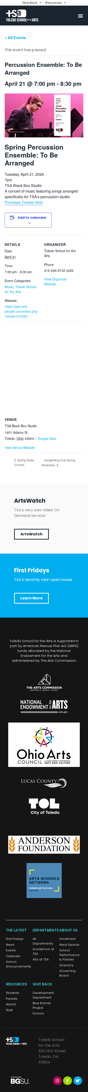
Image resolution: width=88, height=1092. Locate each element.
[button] (80, 15)
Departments (46, 930)
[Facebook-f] (67, 1080)
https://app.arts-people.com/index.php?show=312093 (21, 311)
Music (9, 286)
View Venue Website (20, 447)
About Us (68, 930)
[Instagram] (57, 1080)
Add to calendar (32, 217)
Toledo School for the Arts (20, 289)
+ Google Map (45, 438)
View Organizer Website (55, 281)
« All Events (15, 37)
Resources (53, 2)
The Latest (16, 930)
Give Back (29, 2)
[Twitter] (77, 1080)
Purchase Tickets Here (24, 202)
